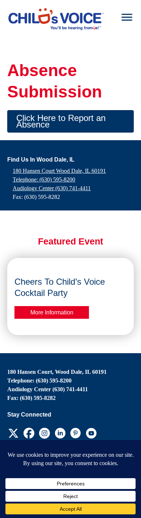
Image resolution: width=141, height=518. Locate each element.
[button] (70, 121)
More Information (51, 312)
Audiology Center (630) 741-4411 (52, 188)
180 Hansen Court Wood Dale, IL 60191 (59, 171)
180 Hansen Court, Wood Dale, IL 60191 (57, 372)
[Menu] (127, 17)
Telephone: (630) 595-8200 (44, 179)
